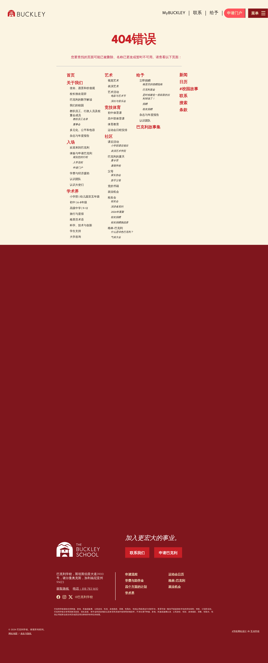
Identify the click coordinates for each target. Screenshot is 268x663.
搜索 (183, 103)
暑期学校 (116, 166)
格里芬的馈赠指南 (152, 84)
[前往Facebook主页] (58, 597)
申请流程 (131, 574)
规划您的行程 (80, 157)
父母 (110, 171)
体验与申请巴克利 (81, 153)
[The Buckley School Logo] (26, 13)
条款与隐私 (26, 634)
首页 (71, 75)
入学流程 (78, 163)
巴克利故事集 (148, 127)
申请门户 (78, 168)
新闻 (183, 75)
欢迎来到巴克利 (79, 147)
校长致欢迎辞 (78, 94)
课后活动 (113, 142)
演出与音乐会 (118, 101)
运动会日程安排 (117, 130)
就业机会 (113, 192)
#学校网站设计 (239, 631)
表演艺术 (113, 86)
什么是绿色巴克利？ (122, 232)
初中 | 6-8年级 (78, 202)
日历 (183, 82)
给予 (140, 75)
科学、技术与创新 (81, 225)
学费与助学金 (134, 580)
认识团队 (75, 179)
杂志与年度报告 (79, 136)
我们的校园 (77, 105)
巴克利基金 (149, 90)
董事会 (76, 125)
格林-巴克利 (115, 228)
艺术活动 (113, 92)
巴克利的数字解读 (81, 100)
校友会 (112, 197)
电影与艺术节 (118, 96)
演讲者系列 (117, 207)
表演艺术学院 (118, 151)
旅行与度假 (77, 214)
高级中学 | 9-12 (79, 208)
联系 (183, 96)
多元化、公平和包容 (82, 130)
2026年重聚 (117, 212)
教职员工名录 (80, 119)
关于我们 (75, 83)
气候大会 (116, 237)
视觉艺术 (113, 80)
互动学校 (254, 631)
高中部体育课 (116, 118)
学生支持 (75, 231)
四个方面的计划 (136, 587)
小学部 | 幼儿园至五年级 (85, 197)
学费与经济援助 (79, 173)
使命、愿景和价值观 (82, 88)
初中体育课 (115, 113)
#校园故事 (188, 89)
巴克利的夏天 (116, 156)
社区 (109, 137)
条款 (183, 110)
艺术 (109, 75)
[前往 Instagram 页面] (64, 597)
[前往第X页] (71, 597)
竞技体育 (113, 108)
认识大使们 (77, 185)
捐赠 (145, 104)
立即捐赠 (145, 80)
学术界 (73, 191)
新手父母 (116, 181)
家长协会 (116, 175)
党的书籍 (113, 186)
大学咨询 (75, 237)
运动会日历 (176, 574)
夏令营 (114, 161)
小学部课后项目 (119, 146)
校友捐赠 (116, 217)
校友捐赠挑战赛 (119, 223)
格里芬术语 (77, 219)
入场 (71, 142)
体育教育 (113, 124)
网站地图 (13, 634)
